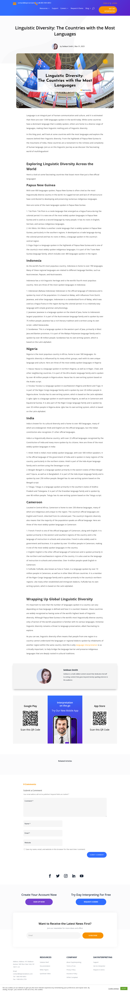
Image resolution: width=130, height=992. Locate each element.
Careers (63, 8)
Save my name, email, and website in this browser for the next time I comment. (55, 849)
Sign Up (106, 3)
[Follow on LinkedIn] (73, 876)
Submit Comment (97, 855)
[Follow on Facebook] (49, 876)
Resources (44, 8)
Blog (87, 8)
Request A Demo (77, 8)
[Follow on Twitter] (57, 876)
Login (114, 3)
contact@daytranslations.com (23, 974)
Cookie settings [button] (113, 988)
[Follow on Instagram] (65, 876)
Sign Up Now (39, 902)
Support (55, 8)
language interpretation (86, 645)
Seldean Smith (67, 46)
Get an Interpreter (109, 10)
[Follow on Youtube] (81, 876)
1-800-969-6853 (45, 3)
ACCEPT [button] (124, 988)
